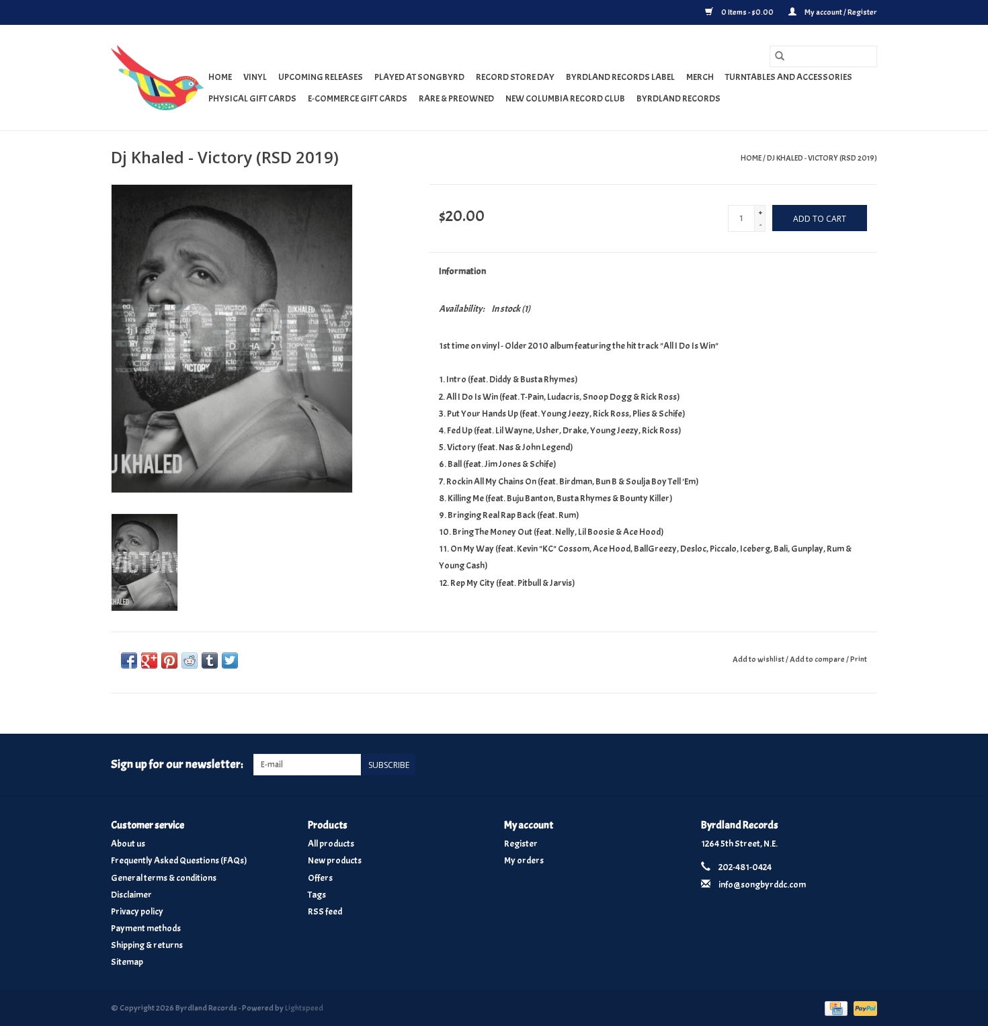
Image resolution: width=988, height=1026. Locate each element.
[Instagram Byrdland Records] (866, 764)
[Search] (780, 56)
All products (331, 843)
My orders (524, 860)
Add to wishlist (759, 659)
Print (858, 659)
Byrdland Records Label (620, 77)
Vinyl (255, 77)
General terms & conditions (163, 878)
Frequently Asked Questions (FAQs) (179, 860)
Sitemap (127, 962)
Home (220, 77)
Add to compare (818, 659)
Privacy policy (137, 911)
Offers (320, 878)
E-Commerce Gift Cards (357, 98)
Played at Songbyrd (419, 77)
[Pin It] (169, 660)
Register (521, 843)
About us (128, 843)
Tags (317, 894)
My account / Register (840, 12)
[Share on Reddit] (189, 660)
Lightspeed (304, 1007)
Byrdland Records (678, 98)
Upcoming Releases (320, 77)
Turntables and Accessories (788, 77)
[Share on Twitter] (230, 660)
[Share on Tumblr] (210, 660)
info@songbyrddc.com (762, 884)
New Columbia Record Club (565, 98)
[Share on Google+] (149, 660)
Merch (700, 77)
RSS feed (325, 911)
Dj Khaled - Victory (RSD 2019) (822, 158)
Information (462, 271)
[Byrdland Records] (157, 77)
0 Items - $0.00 (747, 12)
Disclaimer (131, 894)
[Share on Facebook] (129, 660)
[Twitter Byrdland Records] (843, 764)
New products (335, 860)
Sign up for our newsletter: (177, 764)
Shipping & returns (147, 945)
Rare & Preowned (456, 98)
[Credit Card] (834, 1005)
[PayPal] (863, 1005)
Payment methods (146, 928)
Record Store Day (515, 77)
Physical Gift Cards (252, 98)
